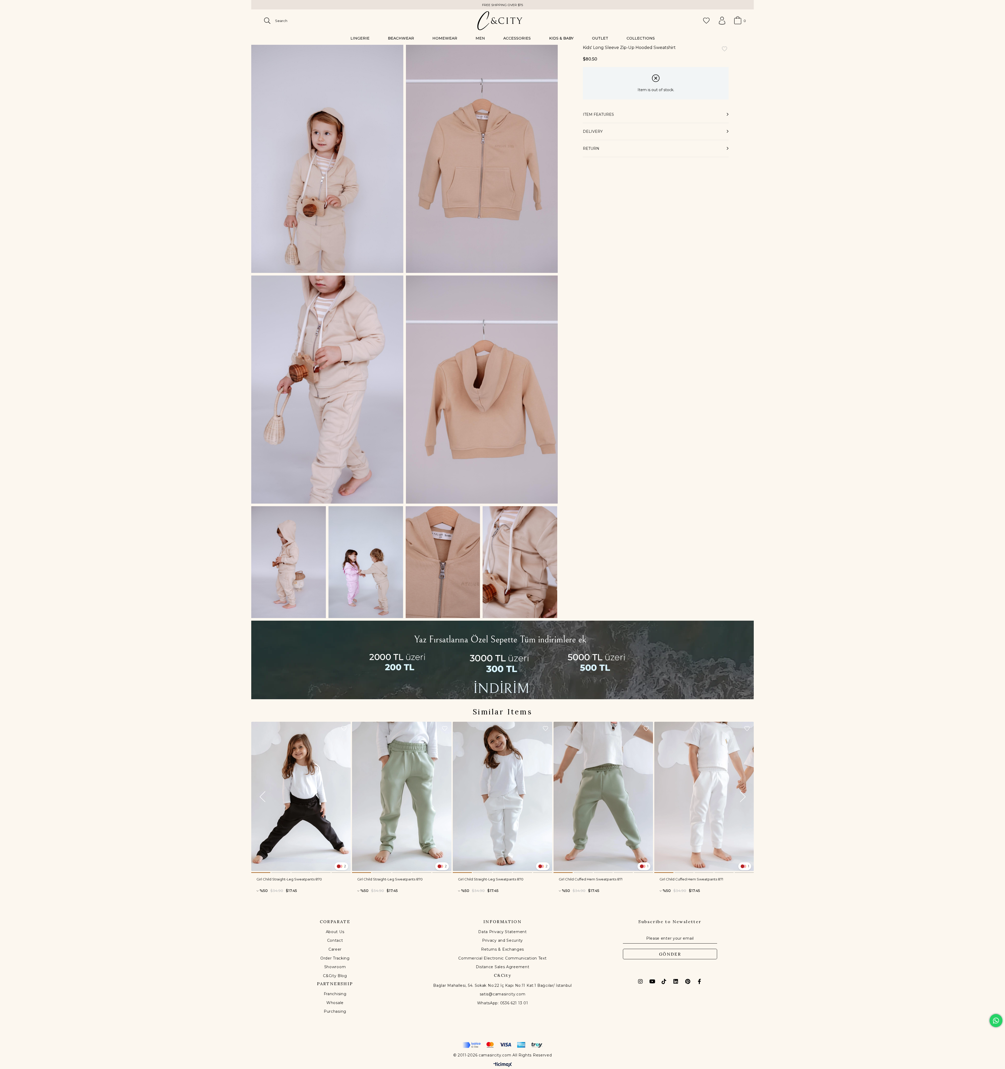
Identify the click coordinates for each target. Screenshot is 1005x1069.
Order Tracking (335, 958)
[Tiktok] (664, 981)
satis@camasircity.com (503, 994)
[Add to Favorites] (724, 49)
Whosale (335, 1002)
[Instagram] (640, 981)
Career (335, 949)
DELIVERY (593, 131)
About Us (335, 931)
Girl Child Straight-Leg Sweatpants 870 (289, 879)
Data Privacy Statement (502, 931)
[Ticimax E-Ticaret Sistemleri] (502, 1065)
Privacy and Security (502, 940)
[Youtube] (652, 981)
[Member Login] (722, 20)
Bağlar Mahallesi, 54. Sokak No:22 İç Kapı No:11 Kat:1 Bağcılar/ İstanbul (502, 985)
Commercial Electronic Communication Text (502, 958)
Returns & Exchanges (502, 949)
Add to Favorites (344, 728)
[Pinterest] (687, 981)
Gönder (670, 954)
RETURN (591, 148)
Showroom (335, 967)
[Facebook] (699, 981)
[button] (260, 872)
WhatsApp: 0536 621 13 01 (502, 1003)
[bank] (502, 1045)
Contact (335, 940)
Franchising (335, 993)
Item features (598, 114)
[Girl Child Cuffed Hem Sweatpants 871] (603, 796)
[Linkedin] (676, 981)
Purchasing (335, 1011)
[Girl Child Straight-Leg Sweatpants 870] (301, 796)
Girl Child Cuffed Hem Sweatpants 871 (590, 879)
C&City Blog (335, 975)
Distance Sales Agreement (502, 967)
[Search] (267, 20)
